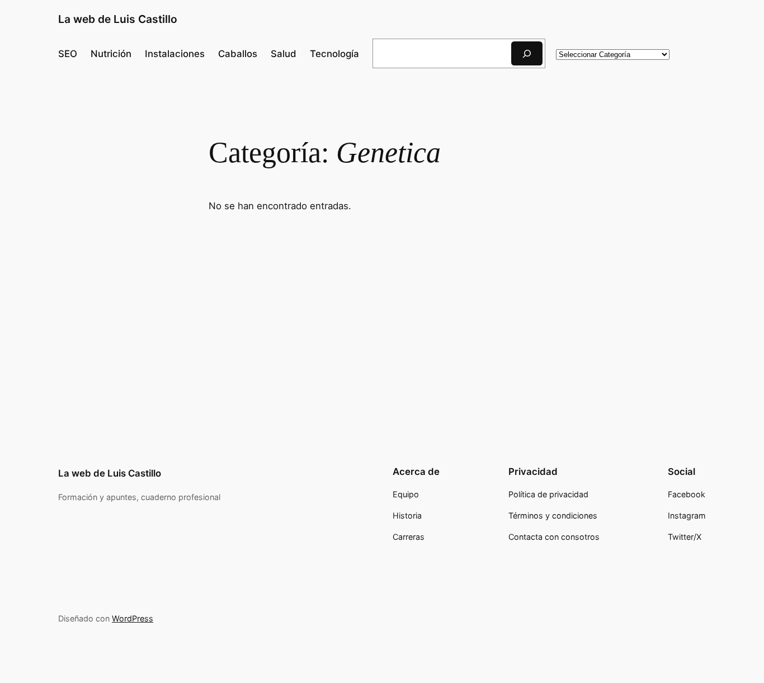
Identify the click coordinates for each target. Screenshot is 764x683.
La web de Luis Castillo (117, 19)
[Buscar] (527, 53)
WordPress (132, 618)
